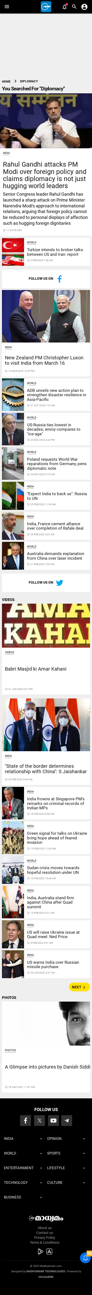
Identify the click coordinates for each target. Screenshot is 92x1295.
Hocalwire (46, 1277)
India (6, 153)
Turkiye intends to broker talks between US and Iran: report (55, 252)
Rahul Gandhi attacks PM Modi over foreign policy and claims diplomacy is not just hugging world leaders (44, 175)
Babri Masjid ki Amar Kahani (35, 669)
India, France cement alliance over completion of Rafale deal (55, 526)
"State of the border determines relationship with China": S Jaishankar (46, 768)
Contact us (44, 1233)
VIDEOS (8, 600)
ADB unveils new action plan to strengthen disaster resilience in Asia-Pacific (56, 395)
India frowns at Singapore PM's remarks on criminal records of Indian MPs (56, 803)
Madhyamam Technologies (45, 1271)
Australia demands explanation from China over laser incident (55, 555)
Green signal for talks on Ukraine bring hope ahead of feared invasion (57, 838)
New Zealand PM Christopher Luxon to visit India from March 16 (44, 360)
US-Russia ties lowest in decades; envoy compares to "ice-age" (53, 429)
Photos (10, 1050)
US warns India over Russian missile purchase (53, 964)
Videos (9, 652)
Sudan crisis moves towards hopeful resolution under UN (53, 870)
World (31, 242)
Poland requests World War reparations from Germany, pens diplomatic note (57, 464)
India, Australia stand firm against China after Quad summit (50, 902)
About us (45, 1228)
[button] (6, 6)
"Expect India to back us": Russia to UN (57, 496)
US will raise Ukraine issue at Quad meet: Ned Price (53, 934)
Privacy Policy (44, 1238)
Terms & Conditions (44, 1242)
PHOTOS (9, 997)
